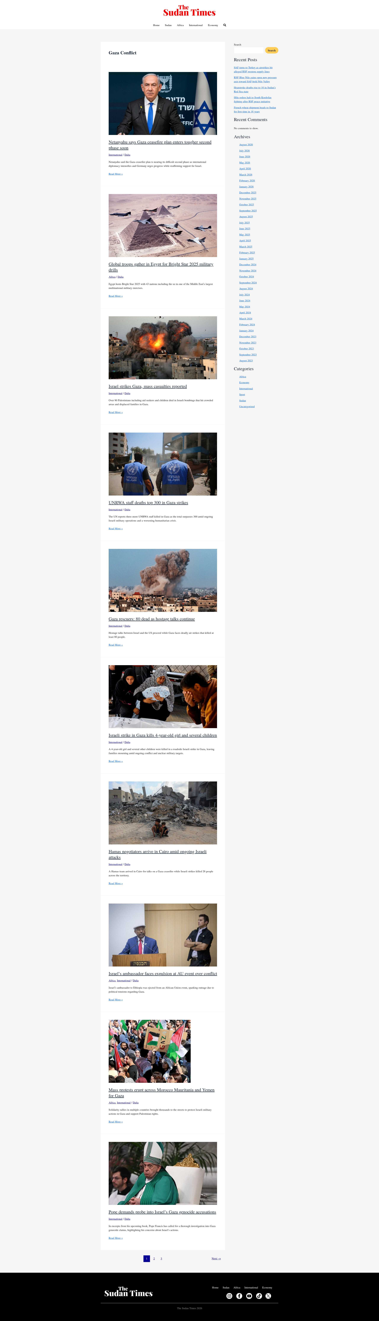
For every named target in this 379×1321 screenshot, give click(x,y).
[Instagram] (229, 1296)
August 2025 (246, 216)
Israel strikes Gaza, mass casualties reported (148, 386)
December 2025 (247, 192)
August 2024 (246, 288)
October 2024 (246, 276)
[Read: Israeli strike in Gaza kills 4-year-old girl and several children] (163, 696)
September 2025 (248, 210)
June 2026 (244, 156)
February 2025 (247, 252)
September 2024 (248, 282)
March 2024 (245, 318)
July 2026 (244, 150)
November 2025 (247, 198)
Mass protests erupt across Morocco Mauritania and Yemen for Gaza (162, 1092)
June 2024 (244, 300)
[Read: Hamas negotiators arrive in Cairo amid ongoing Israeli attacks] (163, 812)
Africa (180, 25)
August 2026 (246, 144)
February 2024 (247, 324)
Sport (242, 394)
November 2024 (247, 270)
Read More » (116, 174)
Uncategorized (247, 406)
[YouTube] (249, 1296)
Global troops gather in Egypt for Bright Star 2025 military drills (161, 267)
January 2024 (246, 330)
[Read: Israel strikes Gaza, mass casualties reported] (163, 347)
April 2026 (245, 168)
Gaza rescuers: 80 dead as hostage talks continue (152, 619)
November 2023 (247, 342)
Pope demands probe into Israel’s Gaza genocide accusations (162, 1212)
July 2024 (244, 294)
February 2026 (247, 180)
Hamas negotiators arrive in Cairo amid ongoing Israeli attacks (158, 854)
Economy (213, 25)
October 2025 (246, 204)
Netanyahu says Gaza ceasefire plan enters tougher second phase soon (160, 145)
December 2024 (247, 264)
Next (216, 1258)
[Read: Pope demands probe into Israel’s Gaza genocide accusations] (163, 1173)
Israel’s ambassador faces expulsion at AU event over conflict (163, 973)
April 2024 (245, 312)
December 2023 (247, 336)
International (196, 25)
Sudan (168, 25)
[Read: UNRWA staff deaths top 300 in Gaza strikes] (163, 463)
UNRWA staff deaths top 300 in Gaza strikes (148, 502)
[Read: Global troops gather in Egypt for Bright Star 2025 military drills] (163, 225)
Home (156, 25)
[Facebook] (239, 1296)
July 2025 (244, 222)
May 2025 (244, 234)
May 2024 (244, 306)
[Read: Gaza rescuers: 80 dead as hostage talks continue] (163, 580)
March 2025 (245, 246)
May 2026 (244, 162)
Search (237, 44)
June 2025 (244, 228)
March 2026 (245, 174)
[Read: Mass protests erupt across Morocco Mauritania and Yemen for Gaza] (150, 1051)
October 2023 (246, 348)
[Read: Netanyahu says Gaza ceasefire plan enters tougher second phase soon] (163, 103)
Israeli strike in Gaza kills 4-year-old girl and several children (163, 735)
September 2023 (248, 354)
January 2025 (246, 258)
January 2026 (246, 186)
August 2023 (246, 360)
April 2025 (245, 240)
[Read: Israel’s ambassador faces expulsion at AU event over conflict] (163, 934)
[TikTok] (259, 1296)
